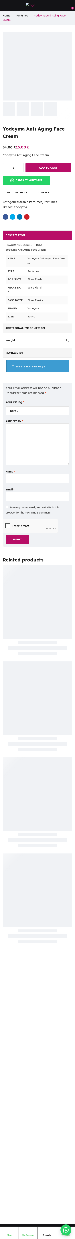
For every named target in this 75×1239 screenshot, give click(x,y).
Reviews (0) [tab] (14, 352)
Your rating (15, 402)
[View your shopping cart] (70, 5)
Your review (14, 421)
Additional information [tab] (25, 328)
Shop (9, 1235)
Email (10, 489)
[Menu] (4, 5)
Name (10, 471)
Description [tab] (15, 235)
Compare (43, 192)
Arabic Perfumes (30, 202)
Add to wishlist (18, 192)
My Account (28, 1235)
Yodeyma (20, 207)
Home (6, 15)
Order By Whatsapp (29, 180)
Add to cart (48, 167)
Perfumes (22, 15)
